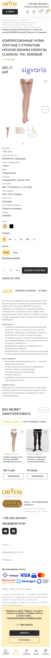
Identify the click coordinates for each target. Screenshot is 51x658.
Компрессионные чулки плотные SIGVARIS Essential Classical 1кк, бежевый (12, 459)
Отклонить (24, 640)
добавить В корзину (35, 270)
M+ (27, 239)
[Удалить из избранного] (45, 82)
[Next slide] (45, 109)
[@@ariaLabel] (22, 432)
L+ (34, 239)
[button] (23, 143)
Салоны (45, 654)
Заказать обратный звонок (36, 7)
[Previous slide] (40, 409)
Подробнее (13, 476)
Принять (24, 633)
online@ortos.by (14, 523)
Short (6, 252)
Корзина (26, 654)
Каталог (16, 654)
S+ (21, 239)
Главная (5, 654)
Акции (36, 654)
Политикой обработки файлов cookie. (24, 618)
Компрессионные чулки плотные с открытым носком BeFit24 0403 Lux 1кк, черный (37, 459)
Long (15, 252)
